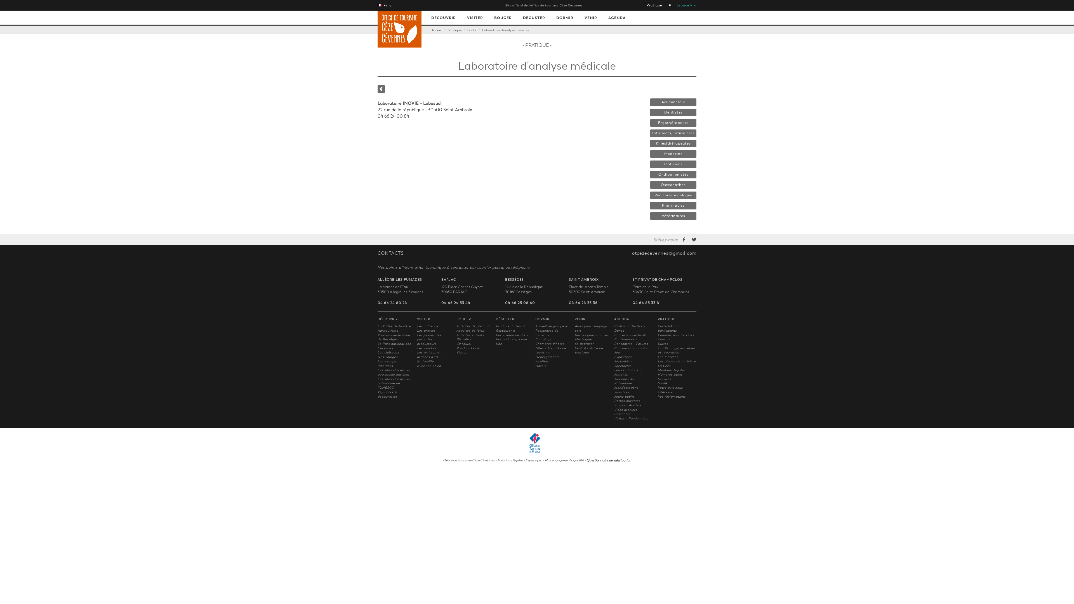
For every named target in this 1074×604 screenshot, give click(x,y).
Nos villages (388, 357)
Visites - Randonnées (631, 418)
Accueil (437, 30)
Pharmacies (673, 205)
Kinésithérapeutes (673, 143)
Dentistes (673, 112)
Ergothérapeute (673, 123)
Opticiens (673, 164)
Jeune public (624, 396)
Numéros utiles (670, 374)
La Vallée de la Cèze (394, 326)
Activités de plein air (473, 326)
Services (664, 379)
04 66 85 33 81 (647, 303)
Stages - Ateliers (627, 405)
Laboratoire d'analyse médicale (505, 30)
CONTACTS (391, 253)
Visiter (475, 17)
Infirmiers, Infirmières (673, 133)
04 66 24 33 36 (583, 303)
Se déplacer (584, 344)
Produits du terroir (511, 326)
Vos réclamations (672, 396)
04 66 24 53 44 (455, 303)
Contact (664, 339)
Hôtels (540, 366)
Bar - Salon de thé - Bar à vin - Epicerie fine (512, 339)
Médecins (673, 154)
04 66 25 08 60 (520, 303)
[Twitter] (694, 239)
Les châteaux (388, 352)
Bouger (503, 17)
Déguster (534, 17)
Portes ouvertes (627, 401)
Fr (385, 5)
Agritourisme (388, 330)
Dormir (564, 17)
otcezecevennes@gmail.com (664, 253)
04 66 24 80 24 (392, 303)
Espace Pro (686, 5)
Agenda (617, 17)
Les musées (426, 348)
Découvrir (443, 17)
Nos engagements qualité (564, 460)
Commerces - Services (676, 335)
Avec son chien (429, 366)
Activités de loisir (470, 330)
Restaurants (505, 330)
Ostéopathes (673, 185)
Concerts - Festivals (630, 335)
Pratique (654, 5)
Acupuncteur (673, 102)
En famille (425, 361)
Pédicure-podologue (673, 195)
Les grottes (426, 330)
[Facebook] (684, 239)
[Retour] (381, 89)
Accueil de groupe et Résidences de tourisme (552, 330)
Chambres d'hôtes (549, 344)
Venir (591, 17)
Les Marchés (668, 357)
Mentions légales (672, 370)
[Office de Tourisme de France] (537, 442)
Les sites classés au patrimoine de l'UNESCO (394, 383)
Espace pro (534, 460)
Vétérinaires (673, 216)
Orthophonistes (673, 174)
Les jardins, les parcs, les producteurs (429, 339)
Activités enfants (470, 335)
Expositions (623, 357)
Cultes (663, 344)
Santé (471, 30)
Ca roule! (463, 344)
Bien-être (464, 339)
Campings (543, 339)
